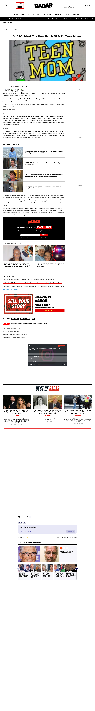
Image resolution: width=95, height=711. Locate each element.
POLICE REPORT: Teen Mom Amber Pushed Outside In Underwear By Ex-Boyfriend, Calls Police (32, 283)
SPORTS (76, 14)
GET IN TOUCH (49, 311)
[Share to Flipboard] (17, 89)
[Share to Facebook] (7, 89)
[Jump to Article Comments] (3, 89)
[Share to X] (12, 89)
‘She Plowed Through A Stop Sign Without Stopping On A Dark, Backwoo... (29, 323)
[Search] (6, 6)
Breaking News (25, 318)
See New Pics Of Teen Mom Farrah (11, 331)
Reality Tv (9, 29)
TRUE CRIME (47, 14)
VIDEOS (66, 14)
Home (4, 29)
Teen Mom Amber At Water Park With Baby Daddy (15, 334)
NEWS (16, 14)
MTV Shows (14, 289)
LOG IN (88, 5)
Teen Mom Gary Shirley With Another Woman (14, 337)
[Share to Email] (22, 89)
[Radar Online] (43, 6)
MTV (33, 318)
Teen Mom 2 (15, 29)
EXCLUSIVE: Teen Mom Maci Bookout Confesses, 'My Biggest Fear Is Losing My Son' (29, 279)
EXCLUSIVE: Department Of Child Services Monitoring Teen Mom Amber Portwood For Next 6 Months (34, 286)
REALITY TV (25, 14)
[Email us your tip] (20, 8)
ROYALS (58, 14)
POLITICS (36, 14)
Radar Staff (7, 86)
